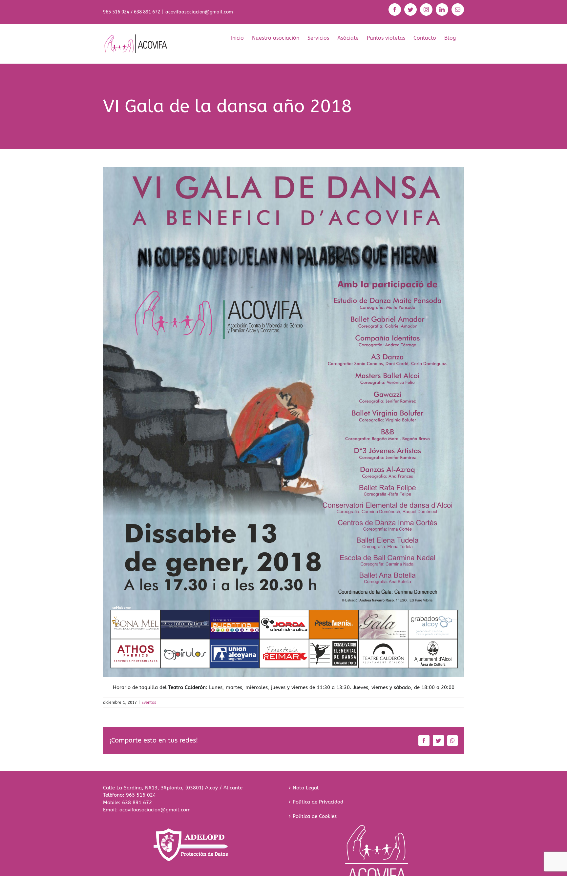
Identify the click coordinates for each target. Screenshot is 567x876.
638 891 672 (137, 802)
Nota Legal (306, 788)
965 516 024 (141, 795)
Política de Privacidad (318, 802)
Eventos (148, 702)
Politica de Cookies (315, 816)
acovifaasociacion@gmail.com (199, 12)
